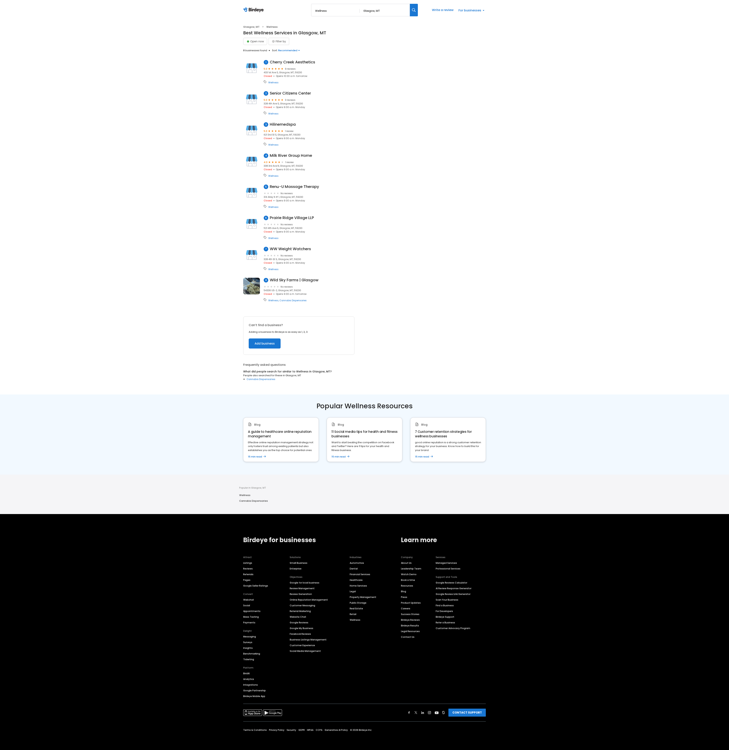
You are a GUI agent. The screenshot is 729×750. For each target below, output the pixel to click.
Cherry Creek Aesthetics (292, 62)
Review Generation (301, 594)
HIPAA (310, 730)
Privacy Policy (276, 730)
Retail (353, 614)
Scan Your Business (447, 599)
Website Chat (298, 616)
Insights (248, 648)
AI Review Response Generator (453, 588)
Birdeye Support (445, 616)
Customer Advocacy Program (453, 628)
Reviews (248, 568)
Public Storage (358, 602)
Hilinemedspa (283, 124)
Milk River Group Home (291, 155)
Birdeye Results (410, 625)
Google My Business (301, 628)
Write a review (443, 10)
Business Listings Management (308, 639)
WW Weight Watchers (290, 249)
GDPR (301, 730)
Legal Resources (410, 631)
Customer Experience (302, 645)
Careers (405, 608)
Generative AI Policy (336, 730)
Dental (354, 568)
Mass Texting (251, 616)
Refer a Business (445, 622)
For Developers (444, 611)
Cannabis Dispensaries (293, 300)
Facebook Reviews (300, 634)
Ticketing (248, 659)
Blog (403, 591)
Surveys (247, 642)
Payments (249, 622)
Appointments (251, 611)
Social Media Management (305, 651)
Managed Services (446, 563)
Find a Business (445, 605)
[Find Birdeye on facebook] (409, 713)
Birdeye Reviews (410, 619)
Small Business (298, 563)
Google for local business (304, 582)
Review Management (302, 588)
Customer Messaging (302, 605)
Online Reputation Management (309, 599)
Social (246, 605)
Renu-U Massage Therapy (294, 186)
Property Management (363, 597)
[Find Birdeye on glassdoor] (443, 713)
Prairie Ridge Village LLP (292, 217)
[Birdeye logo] (254, 10)
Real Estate (356, 608)
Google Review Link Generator (453, 594)
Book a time (408, 580)
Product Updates (411, 602)
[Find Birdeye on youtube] (437, 713)
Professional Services (448, 568)
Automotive (357, 563)
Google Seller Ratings (255, 585)
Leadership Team (411, 568)
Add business (265, 343)
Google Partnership (254, 690)
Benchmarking (251, 653)
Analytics (248, 679)
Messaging (249, 636)
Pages (246, 580)
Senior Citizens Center (290, 93)
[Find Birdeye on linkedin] (422, 713)
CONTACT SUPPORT (467, 713)
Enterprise (295, 568)
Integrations (250, 684)
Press (404, 597)
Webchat (248, 599)
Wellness (273, 82)
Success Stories (410, 614)
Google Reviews (299, 622)
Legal (353, 591)
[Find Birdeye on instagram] (429, 713)
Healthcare (356, 580)
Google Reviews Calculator (451, 582)
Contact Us (407, 637)
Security (291, 730)
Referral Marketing (300, 611)
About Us (406, 563)
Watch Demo (409, 574)
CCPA (319, 730)
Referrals (248, 574)
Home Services (358, 585)
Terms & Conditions (255, 730)
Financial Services (360, 574)
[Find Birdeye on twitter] (415, 713)
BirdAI (246, 673)
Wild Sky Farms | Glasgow (294, 280)
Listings (247, 563)
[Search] (414, 10)
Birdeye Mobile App (254, 696)
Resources (407, 585)
